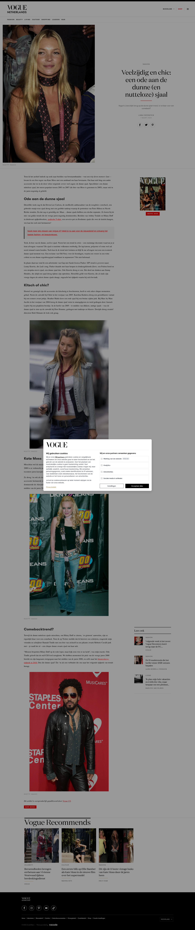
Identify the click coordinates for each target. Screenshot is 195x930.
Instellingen (111, 486)
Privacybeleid (51, 487)
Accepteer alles (137, 486)
